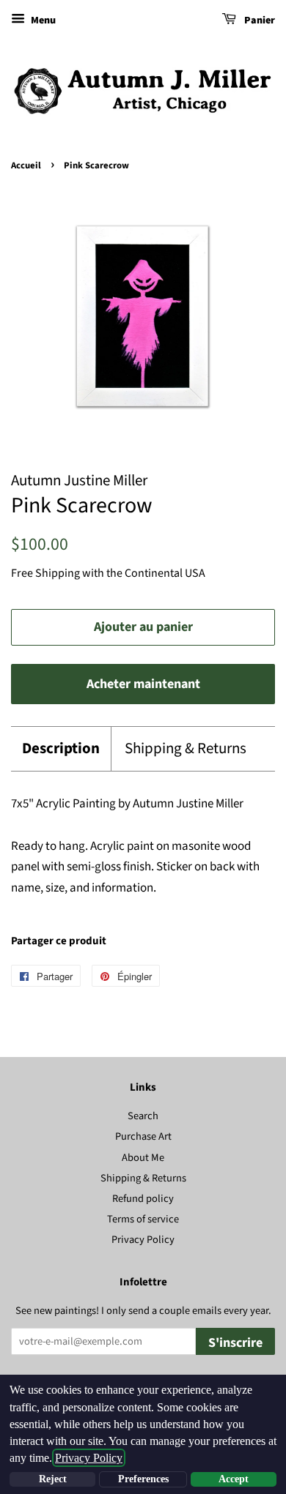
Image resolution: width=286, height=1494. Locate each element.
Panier (258, 20)
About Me (143, 1157)
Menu (42, 20)
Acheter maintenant (143, 684)
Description (61, 748)
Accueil (26, 165)
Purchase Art (143, 1136)
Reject (53, 1479)
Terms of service (143, 1219)
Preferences (143, 1479)
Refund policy (143, 1198)
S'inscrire (235, 1343)
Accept (234, 1479)
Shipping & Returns (185, 748)
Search (143, 1116)
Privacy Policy (143, 1239)
